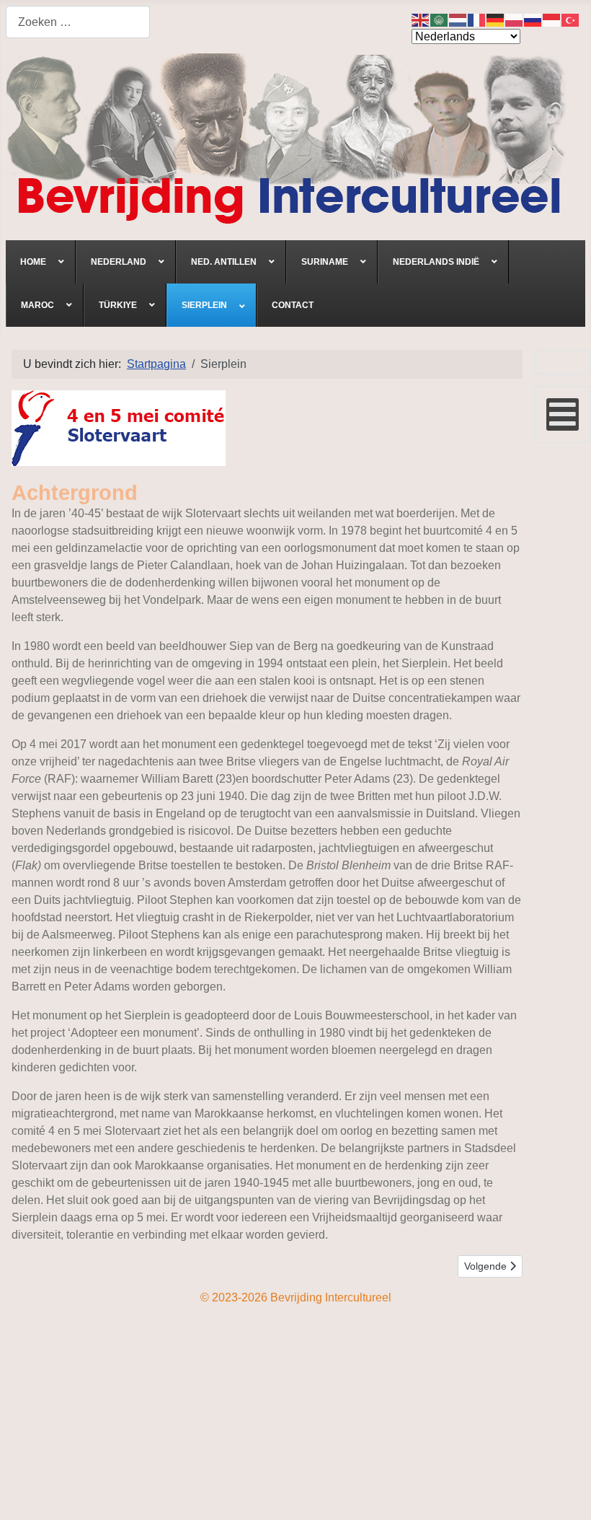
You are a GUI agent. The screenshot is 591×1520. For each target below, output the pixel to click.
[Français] (477, 19)
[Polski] (514, 19)
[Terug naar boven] (565, 1493)
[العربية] (439, 19)
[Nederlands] (458, 19)
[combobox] (78, 22)
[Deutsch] (495, 19)
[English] (421, 19)
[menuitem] (41, 262)
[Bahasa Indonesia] (552, 19)
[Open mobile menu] (562, 414)
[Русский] (533, 19)
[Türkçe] (570, 19)
